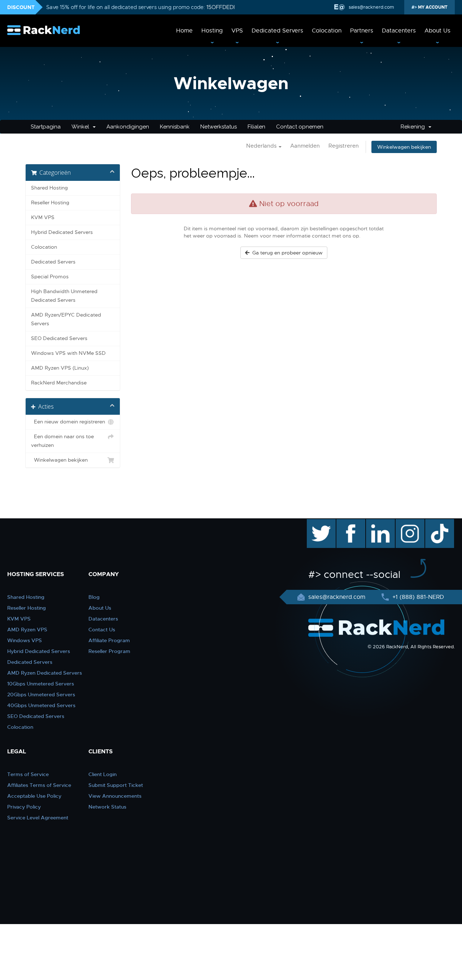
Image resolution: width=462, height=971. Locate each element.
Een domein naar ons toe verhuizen (62, 441)
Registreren (343, 146)
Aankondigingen (127, 126)
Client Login (102, 774)
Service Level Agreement (37, 817)
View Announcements (114, 796)
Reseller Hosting (50, 203)
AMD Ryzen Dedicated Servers (44, 673)
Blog (94, 597)
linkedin (376, 522)
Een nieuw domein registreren (68, 422)
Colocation (326, 30)
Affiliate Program (109, 640)
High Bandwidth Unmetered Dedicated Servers (64, 295)
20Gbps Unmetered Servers (41, 694)
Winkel (81, 126)
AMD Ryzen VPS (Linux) (60, 368)
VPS (237, 30)
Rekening (414, 126)
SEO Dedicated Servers (59, 338)
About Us (437, 30)
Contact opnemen (299, 126)
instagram (409, 522)
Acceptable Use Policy (34, 796)
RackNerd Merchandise (59, 383)
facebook (349, 522)
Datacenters (399, 30)
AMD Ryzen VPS (27, 629)
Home (184, 30)
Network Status (107, 807)
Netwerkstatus (218, 126)
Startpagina (46, 126)
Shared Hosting (49, 188)
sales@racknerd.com (371, 7)
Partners (361, 30)
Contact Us (101, 629)
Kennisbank (174, 126)
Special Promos (50, 277)
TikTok (434, 522)
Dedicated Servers (277, 30)
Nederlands (262, 146)
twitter (316, 522)
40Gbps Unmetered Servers (41, 705)
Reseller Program (109, 651)
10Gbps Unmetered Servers (40, 683)
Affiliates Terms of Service (39, 785)
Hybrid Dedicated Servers (62, 232)
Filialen (256, 126)
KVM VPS (43, 217)
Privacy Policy (24, 807)
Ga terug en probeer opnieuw (286, 252)
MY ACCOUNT (432, 7)
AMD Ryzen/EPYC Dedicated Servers (66, 319)
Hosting (212, 30)
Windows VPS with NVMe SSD (68, 353)
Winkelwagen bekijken (404, 147)
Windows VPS (24, 640)
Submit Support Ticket (115, 785)
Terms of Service (28, 774)
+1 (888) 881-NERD (417, 597)
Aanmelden (305, 146)
